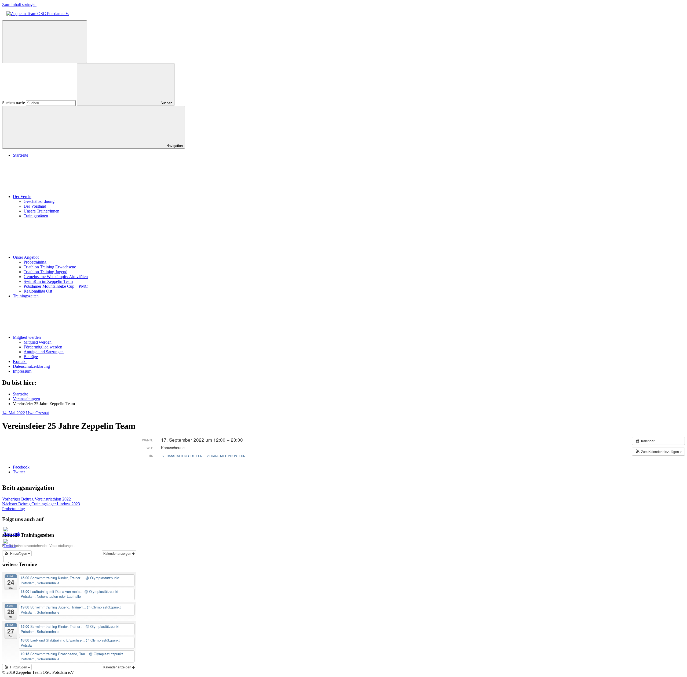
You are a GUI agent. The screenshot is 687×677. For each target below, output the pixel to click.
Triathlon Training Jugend (45, 271)
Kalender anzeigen (117, 553)
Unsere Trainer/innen (41, 211)
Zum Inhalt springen (19, 4)
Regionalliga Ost (38, 291)
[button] (658, 451)
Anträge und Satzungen (44, 352)
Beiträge (31, 356)
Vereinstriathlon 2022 (36, 499)
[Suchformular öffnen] (44, 41)
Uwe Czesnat (37, 412)
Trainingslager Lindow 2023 (41, 504)
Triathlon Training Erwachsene (50, 267)
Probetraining (35, 262)
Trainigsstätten (36, 216)
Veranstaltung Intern (226, 456)
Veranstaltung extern (182, 456)
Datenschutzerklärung (31, 366)
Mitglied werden (27, 337)
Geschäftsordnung (39, 201)
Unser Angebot (26, 257)
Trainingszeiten (26, 296)
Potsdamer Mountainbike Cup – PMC (56, 286)
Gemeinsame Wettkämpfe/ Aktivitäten (56, 276)
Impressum (22, 371)
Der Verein (22, 196)
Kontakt (20, 361)
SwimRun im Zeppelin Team (48, 281)
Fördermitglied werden (43, 347)
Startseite (20, 155)
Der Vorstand (35, 206)
